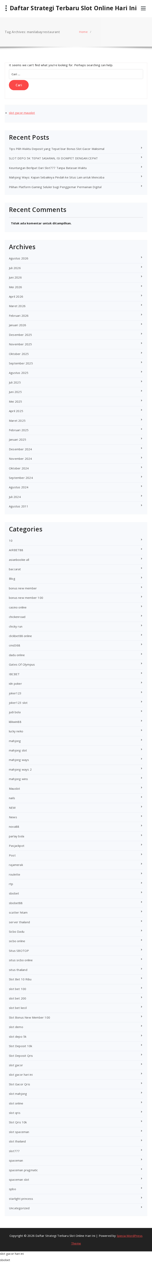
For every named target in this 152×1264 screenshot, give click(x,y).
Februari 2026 (19, 316)
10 (10, 540)
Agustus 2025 (18, 373)
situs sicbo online (21, 960)
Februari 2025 (19, 430)
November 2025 (20, 344)
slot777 (14, 1151)
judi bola (15, 712)
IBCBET (14, 674)
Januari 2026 (17, 325)
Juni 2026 (15, 277)
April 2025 (16, 411)
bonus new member (23, 588)
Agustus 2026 (18, 258)
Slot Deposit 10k (20, 1046)
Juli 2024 (15, 497)
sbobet (14, 893)
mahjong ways (19, 760)
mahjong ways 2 (20, 769)
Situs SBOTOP (19, 951)
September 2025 (21, 363)
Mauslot (14, 788)
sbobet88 (16, 903)
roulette (14, 874)
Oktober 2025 (19, 354)
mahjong (15, 741)
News (13, 817)
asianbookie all (19, 560)
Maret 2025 (17, 421)
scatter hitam (18, 912)
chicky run (15, 626)
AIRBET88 (16, 550)
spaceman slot (19, 1179)
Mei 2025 (15, 401)
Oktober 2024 (19, 468)
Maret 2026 (17, 306)
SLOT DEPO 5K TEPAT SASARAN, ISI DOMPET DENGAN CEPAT (53, 158)
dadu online (17, 655)
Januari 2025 (17, 439)
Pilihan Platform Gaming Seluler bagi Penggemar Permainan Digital (55, 187)
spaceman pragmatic (23, 1170)
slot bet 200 (17, 998)
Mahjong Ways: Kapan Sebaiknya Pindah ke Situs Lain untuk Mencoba (56, 177)
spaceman (16, 1160)
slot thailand (17, 1141)
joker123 (15, 693)
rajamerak (16, 865)
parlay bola (16, 836)
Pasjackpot (16, 846)
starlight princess (21, 1199)
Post (12, 855)
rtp (11, 884)
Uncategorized (19, 1208)
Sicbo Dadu (16, 931)
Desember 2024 (20, 449)
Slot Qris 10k (18, 1122)
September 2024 (21, 478)
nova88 (14, 826)
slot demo (16, 1027)
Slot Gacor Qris (19, 1084)
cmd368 (14, 645)
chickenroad (17, 617)
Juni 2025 (15, 392)
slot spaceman (19, 1132)
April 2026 (16, 296)
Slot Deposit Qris (21, 1056)
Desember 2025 (20, 335)
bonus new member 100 (26, 598)
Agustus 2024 (18, 487)
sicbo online (17, 941)
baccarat (15, 569)
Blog (12, 578)
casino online (18, 607)
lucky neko (16, 731)
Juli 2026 (15, 268)
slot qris (14, 1113)
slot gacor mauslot (22, 113)
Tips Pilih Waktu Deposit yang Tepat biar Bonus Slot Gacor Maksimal (56, 149)
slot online (16, 1103)
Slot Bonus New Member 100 (29, 1017)
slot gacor (16, 1065)
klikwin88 (15, 722)
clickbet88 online (20, 636)
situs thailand (18, 970)
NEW (12, 808)
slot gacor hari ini (21, 1074)
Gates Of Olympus (22, 664)
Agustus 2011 (18, 506)
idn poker (15, 683)
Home (83, 32)
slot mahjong (18, 1094)
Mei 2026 (15, 287)
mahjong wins (18, 779)
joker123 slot (18, 703)
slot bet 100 (17, 989)
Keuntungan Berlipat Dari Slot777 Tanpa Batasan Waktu (48, 168)
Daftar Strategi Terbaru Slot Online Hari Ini (73, 8)
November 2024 (20, 459)
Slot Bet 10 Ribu (20, 979)
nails (12, 798)
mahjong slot (18, 750)
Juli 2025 (15, 382)
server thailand (19, 922)
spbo (12, 1189)
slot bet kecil (18, 1008)
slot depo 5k (17, 1036)
